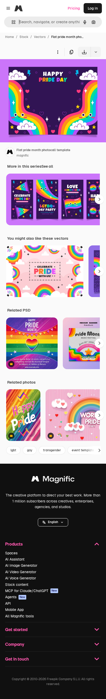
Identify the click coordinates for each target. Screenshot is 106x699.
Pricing (74, 8)
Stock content (16, 584)
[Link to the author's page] (9, 152)
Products (14, 544)
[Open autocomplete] (11, 22)
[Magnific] (53, 480)
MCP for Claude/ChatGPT (31, 590)
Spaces (11, 553)
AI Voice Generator (20, 578)
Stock (24, 37)
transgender (52, 450)
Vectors (40, 37)
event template (83, 450)
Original (33, 69)
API (8, 603)
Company (14, 644)
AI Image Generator (21, 565)
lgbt (13, 450)
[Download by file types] (96, 52)
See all (47, 166)
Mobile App (14, 609)
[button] (53, 522)
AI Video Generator (20, 572)
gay (29, 450)
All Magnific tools (19, 616)
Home (9, 37)
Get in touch (17, 659)
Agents (15, 597)
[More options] (57, 52)
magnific (22, 155)
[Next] (99, 199)
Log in (93, 8)
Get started (16, 629)
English (53, 522)
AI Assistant (14, 559)
